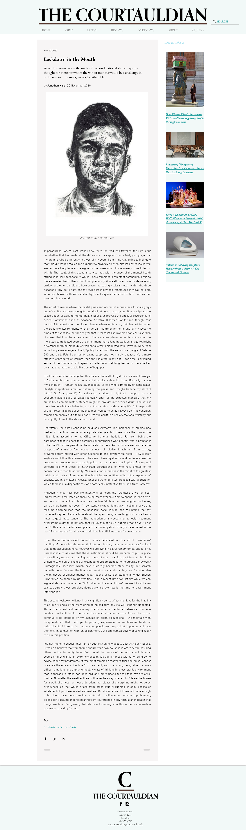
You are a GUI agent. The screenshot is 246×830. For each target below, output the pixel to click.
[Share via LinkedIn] (63, 738)
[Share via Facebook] (45, 738)
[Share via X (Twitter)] (54, 738)
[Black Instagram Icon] (127, 803)
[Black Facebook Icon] (120, 803)
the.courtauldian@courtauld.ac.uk (125, 824)
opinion (70, 727)
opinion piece (53, 727)
